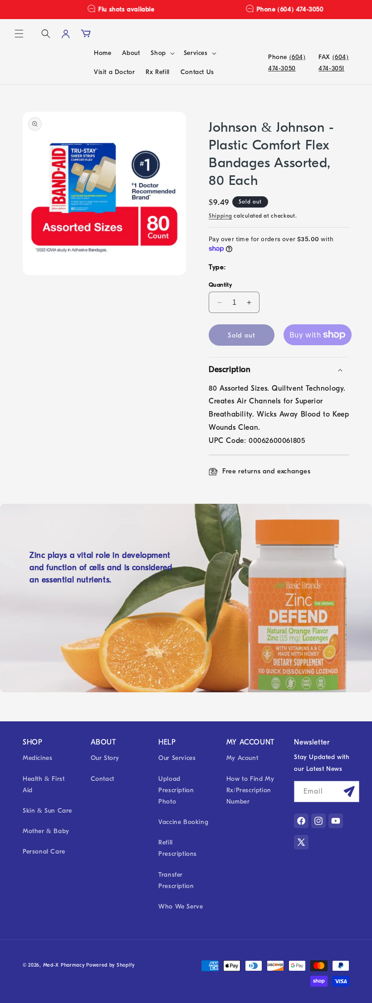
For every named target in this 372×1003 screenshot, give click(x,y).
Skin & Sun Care (47, 810)
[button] (19, 34)
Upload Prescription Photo (176, 790)
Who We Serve (180, 906)
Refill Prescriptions (177, 848)
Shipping (220, 216)
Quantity (220, 284)
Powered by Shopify (110, 965)
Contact (102, 779)
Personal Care (44, 851)
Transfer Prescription (176, 880)
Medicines (37, 758)
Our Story (105, 758)
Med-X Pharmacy (64, 965)
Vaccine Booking (183, 822)
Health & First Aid (43, 784)
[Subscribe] (349, 791)
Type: (217, 267)
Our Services (177, 758)
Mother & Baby (46, 831)
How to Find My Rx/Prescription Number (250, 790)
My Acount (242, 758)
